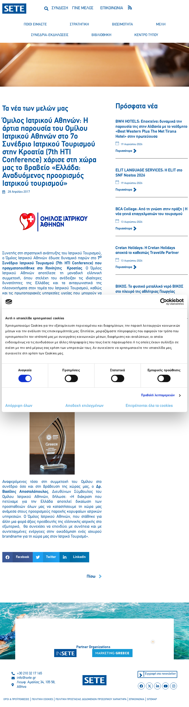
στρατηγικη (79, 24)
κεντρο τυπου (146, 35)
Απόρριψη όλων (18, 406)
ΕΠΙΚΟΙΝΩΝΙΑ (111, 8)
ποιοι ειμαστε (35, 24)
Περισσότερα (124, 151)
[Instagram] (173, 686)
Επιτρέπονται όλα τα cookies (149, 406)
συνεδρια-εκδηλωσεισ (49, 35)
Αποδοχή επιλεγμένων (84, 406)
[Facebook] (141, 686)
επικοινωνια (136, 699)
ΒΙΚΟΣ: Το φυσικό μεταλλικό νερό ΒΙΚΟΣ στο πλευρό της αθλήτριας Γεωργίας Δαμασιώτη (149, 292)
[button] (46, 8)
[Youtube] (165, 686)
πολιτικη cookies (42, 699)
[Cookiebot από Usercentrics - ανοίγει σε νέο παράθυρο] (163, 301)
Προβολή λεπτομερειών (158, 395)
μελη (160, 24)
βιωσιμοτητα (122, 24)
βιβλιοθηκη (101, 35)
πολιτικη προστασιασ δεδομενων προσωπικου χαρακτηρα (91, 699)
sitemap (152, 699)
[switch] (71, 378)
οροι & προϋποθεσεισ (16, 699)
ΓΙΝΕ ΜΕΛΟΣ (82, 8)
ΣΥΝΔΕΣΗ (60, 8)
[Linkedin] (157, 686)
